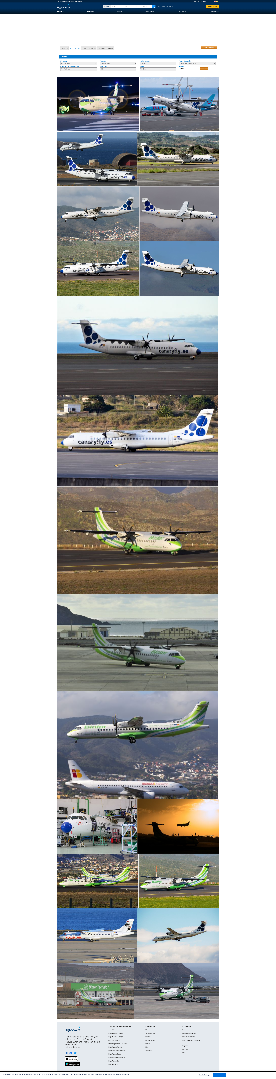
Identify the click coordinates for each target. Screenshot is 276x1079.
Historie (148, 1037)
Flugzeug (63, 61)
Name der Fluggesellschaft (69, 66)
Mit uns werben (150, 1040)
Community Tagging (105, 48)
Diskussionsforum (188, 1037)
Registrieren (212, 6)
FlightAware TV (113, 1061)
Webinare (148, 1050)
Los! (204, 69)
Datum (142, 66)
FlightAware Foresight (115, 1037)
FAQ (183, 1053)
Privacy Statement (122, 1074)
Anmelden (78, 1)
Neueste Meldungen (189, 1033)
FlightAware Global (114, 1054)
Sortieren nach (145, 61)
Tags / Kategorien (185, 61)
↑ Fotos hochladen (209, 47)
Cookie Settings (204, 1075)
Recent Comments (89, 48)
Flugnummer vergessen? (165, 7)
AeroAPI (111, 1030)
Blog (146, 1047)
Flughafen (103, 61)
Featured (64, 48)
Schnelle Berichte (114, 1040)
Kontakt (185, 1049)
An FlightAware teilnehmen (66, 1)
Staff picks (103, 66)
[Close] (272, 1075)
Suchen (181, 66)
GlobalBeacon (113, 1064)
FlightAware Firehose (115, 1033)
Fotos (184, 1030)
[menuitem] (61, 11)
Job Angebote (150, 1033)
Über (147, 1030)
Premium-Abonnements (116, 1050)
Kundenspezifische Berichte (117, 1044)
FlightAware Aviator (115, 1047)
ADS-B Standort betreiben (191, 1040)
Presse (147, 1044)
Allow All (219, 1075)
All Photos (75, 48)
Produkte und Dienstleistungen (119, 1026)
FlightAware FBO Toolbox (116, 1057)
